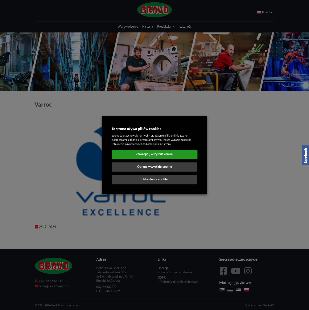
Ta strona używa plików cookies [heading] (136, 129)
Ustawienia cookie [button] (154, 179)
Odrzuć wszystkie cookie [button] (154, 167)
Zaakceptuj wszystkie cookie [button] (154, 154)
